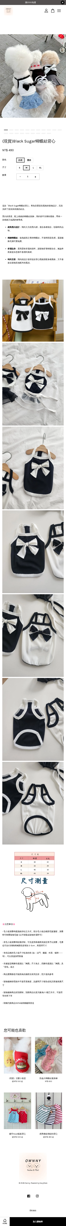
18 (38, 133)
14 (17, 133)
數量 (4, 175)
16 (27, 133)
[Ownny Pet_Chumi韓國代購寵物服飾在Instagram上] (37, 1198)
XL (40, 168)
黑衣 (29, 160)
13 (11, 133)
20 (49, 133)
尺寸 (4, 167)
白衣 (20, 160)
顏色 (4, 159)
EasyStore (43, 1183)
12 (6, 133)
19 (43, 133)
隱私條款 (33, 1211)
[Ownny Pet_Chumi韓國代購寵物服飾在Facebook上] (29, 1198)
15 (22, 133)
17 (33, 133)
